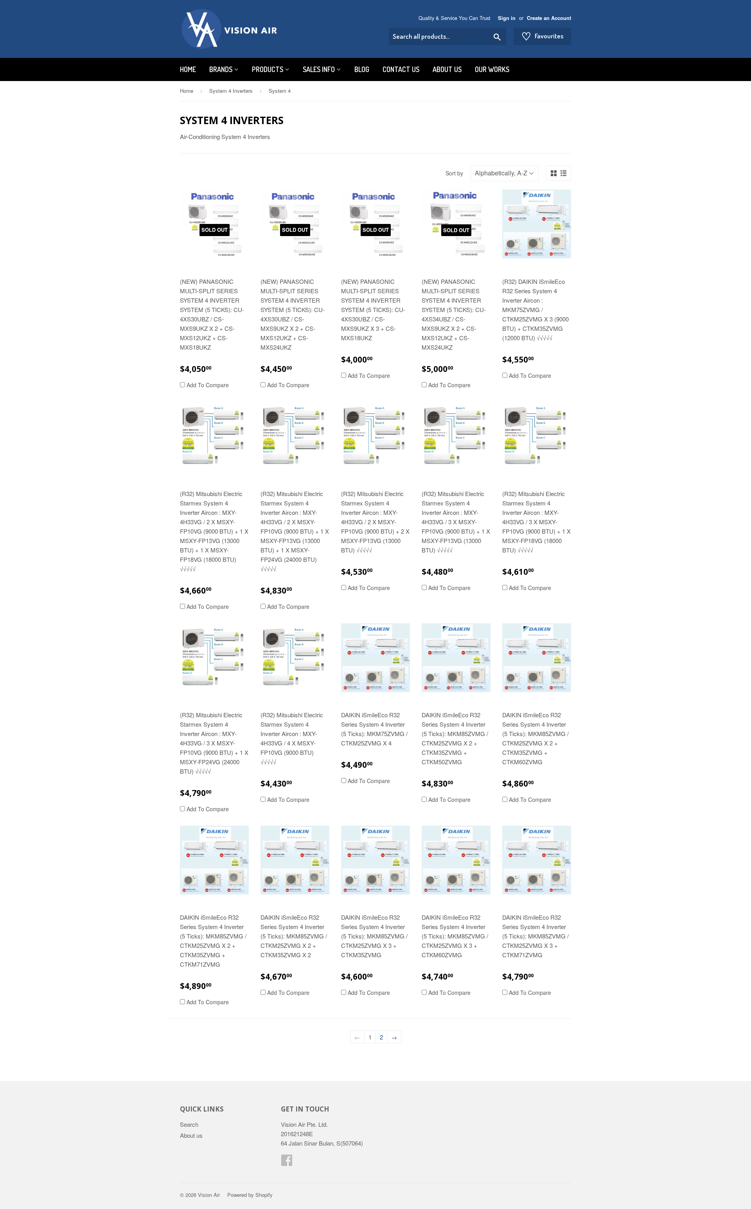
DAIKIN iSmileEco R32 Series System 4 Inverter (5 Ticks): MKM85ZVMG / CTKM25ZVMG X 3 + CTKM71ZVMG (535, 936)
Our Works (492, 69)
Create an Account (549, 18)
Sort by (454, 173)
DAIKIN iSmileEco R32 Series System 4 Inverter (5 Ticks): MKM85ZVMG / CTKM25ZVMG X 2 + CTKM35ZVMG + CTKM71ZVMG (213, 940)
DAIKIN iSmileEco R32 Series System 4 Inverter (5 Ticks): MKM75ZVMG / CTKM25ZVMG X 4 (374, 729)
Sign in (507, 18)
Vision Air (209, 1194)
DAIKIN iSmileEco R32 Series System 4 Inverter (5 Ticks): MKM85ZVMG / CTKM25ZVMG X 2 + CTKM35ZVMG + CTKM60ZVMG (535, 738)
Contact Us (401, 69)
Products (268, 69)
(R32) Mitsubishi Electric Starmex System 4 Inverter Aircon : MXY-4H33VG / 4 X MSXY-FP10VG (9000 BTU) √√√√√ (292, 738)
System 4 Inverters (231, 90)
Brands (221, 69)
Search (189, 1124)
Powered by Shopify (250, 1194)
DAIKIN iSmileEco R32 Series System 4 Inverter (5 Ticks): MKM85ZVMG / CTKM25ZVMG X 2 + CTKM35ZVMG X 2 (294, 936)
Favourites (542, 36)
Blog (361, 69)
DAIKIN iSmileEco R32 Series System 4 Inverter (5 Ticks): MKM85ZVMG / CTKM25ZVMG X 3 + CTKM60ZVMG (455, 936)
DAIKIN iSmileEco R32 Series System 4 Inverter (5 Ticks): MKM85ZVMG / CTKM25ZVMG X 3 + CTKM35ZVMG (374, 936)
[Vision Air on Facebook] (287, 1162)
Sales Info (319, 69)
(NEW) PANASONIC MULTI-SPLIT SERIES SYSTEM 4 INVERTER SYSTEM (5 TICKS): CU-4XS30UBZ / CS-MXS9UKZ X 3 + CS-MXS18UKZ (373, 309)
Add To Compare (207, 385)
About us (447, 69)
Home (188, 69)
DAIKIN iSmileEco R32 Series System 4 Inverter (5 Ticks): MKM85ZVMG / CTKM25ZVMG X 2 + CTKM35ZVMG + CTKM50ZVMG (455, 738)
